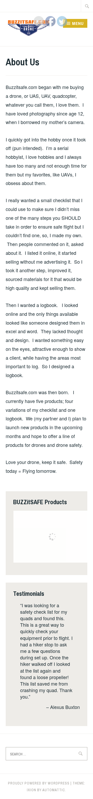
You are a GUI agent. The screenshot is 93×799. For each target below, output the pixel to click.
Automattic (53, 790)
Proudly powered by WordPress (38, 783)
